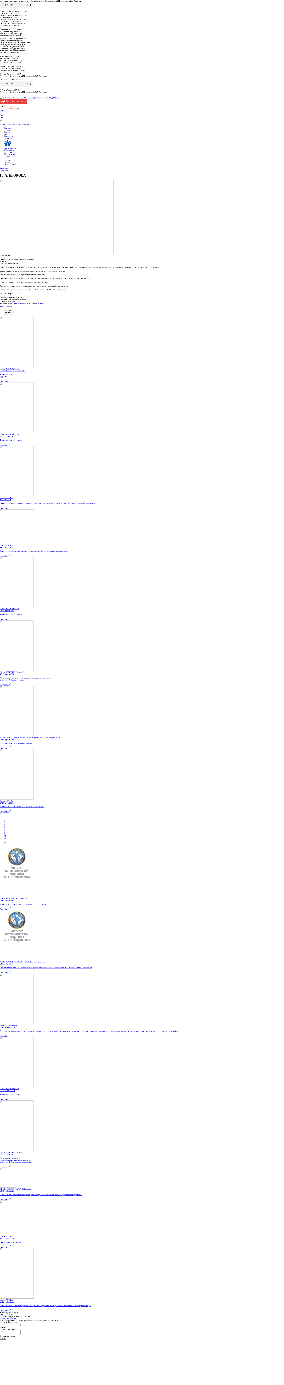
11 (5, 838)
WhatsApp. (41, 303)
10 (5, 836)
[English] (1, 104)
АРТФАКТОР (15, 1323)
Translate (16, 109)
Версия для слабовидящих (15, 101)
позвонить (18, 303)
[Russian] (4, 104)
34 (5, 842)
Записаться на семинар (4, 169)
